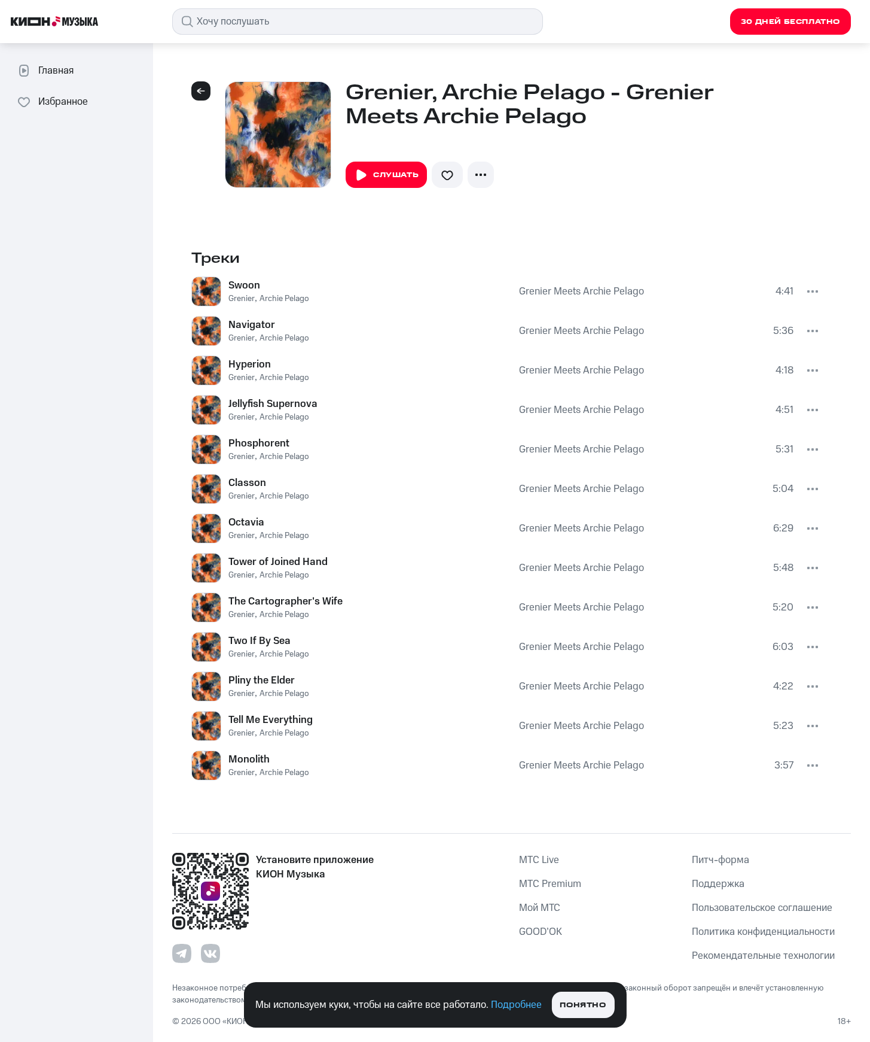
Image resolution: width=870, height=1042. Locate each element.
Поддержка (718, 884)
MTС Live (539, 860)
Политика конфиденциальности (763, 932)
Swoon (244, 285)
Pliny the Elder (261, 680)
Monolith (249, 759)
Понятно (583, 1005)
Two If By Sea (259, 641)
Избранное (63, 102)
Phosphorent (258, 443)
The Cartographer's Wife (285, 601)
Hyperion (249, 364)
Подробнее (516, 1005)
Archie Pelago (284, 299)
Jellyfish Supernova (273, 404)
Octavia (246, 522)
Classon (247, 483)
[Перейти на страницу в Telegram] (181, 953)
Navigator (251, 325)
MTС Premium (550, 884)
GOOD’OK (540, 932)
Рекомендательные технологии (763, 956)
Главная (56, 70)
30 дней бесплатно (790, 22)
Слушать (396, 175)
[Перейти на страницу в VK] (210, 953)
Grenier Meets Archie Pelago (581, 291)
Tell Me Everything (270, 720)
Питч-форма (720, 860)
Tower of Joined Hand (278, 562)
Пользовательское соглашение (762, 908)
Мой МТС (539, 908)
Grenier (241, 299)
